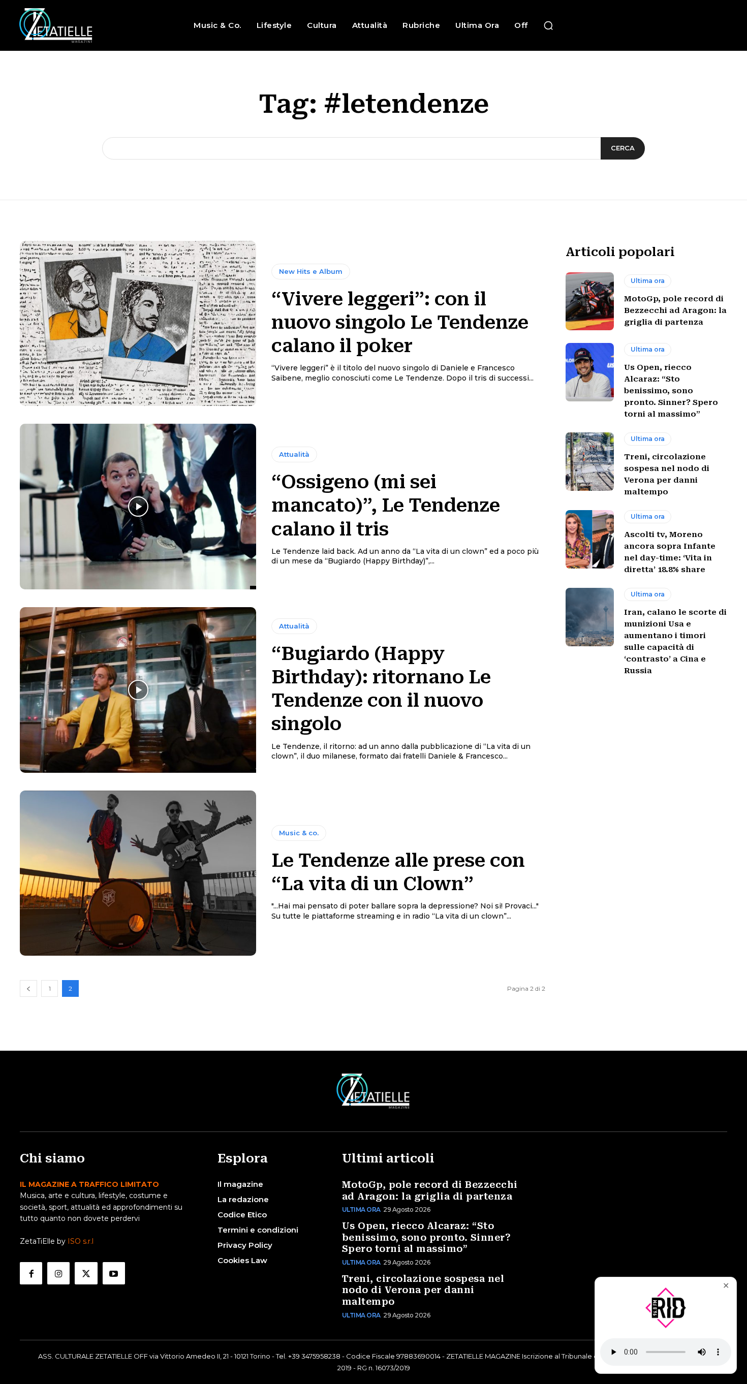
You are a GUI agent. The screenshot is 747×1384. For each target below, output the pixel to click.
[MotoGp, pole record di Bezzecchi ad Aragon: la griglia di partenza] (590, 301)
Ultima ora (648, 281)
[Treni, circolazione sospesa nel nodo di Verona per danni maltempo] (590, 461)
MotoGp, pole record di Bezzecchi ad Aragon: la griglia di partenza (675, 310)
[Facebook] (31, 1273)
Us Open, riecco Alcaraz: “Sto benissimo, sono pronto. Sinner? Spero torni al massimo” (671, 391)
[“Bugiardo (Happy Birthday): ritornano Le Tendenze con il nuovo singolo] (138, 690)
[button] (548, 25)
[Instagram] (58, 1273)
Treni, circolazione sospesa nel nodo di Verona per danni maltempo (423, 1290)
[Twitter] (86, 1273)
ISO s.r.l (81, 1241)
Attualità (294, 454)
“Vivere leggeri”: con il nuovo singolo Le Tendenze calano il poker (399, 323)
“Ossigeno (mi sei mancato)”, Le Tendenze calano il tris (385, 505)
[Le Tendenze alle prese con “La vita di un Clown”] (138, 873)
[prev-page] (28, 988)
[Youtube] (114, 1273)
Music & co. (299, 833)
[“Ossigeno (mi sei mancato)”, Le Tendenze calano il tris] (138, 506)
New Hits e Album (311, 271)
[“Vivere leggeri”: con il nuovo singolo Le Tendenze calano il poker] (138, 323)
